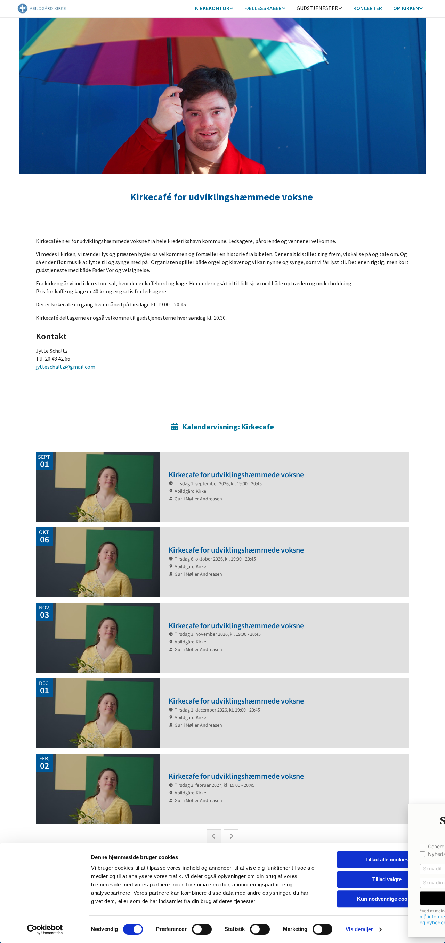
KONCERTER (367, 8)
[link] (214, 8)
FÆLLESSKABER (263, 8)
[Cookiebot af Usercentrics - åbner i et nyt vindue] (45, 929)
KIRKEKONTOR (212, 8)
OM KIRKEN (406, 8)
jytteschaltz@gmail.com (65, 366)
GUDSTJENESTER (317, 8)
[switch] (202, 929)
